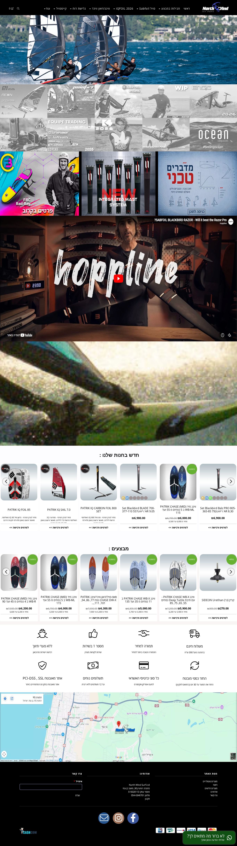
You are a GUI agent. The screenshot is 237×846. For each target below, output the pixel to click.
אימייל (78, 781)
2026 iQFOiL (124, 8)
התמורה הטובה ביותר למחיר (144, 652)
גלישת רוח (79, 8)
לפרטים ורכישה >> (19, 527)
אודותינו (213, 791)
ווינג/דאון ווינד (100, 8)
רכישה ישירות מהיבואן (42, 652)
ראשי (187, 8)
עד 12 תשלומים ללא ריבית (93, 684)
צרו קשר (213, 795)
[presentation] (6, 481)
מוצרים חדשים (211, 788)
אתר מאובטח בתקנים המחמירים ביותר (42, 684)
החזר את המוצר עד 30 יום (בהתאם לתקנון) (194, 684)
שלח (77, 795)
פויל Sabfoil (146, 8)
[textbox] (118, 454)
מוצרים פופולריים (210, 781)
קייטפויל (61, 8)
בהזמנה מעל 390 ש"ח (195, 652)
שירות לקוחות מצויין (93, 652)
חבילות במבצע (170, 8)
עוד (48, 8)
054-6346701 (137, 795)
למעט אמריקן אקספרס (144, 684)
